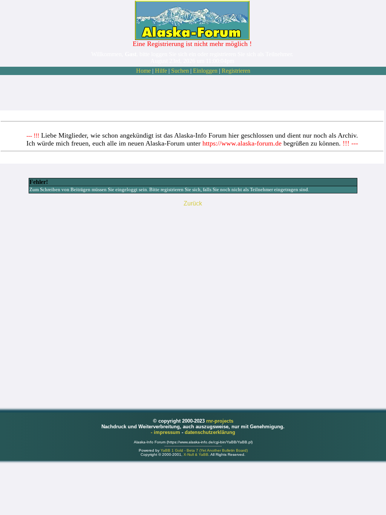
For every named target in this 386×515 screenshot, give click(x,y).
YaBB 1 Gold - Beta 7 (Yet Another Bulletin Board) (204, 450)
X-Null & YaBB (196, 454)
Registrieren (236, 70)
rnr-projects (219, 421)
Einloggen (205, 70)
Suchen (180, 70)
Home (143, 70)
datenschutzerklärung (210, 432)
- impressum (166, 432)
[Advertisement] (192, 93)
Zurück (193, 203)
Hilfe (161, 70)
